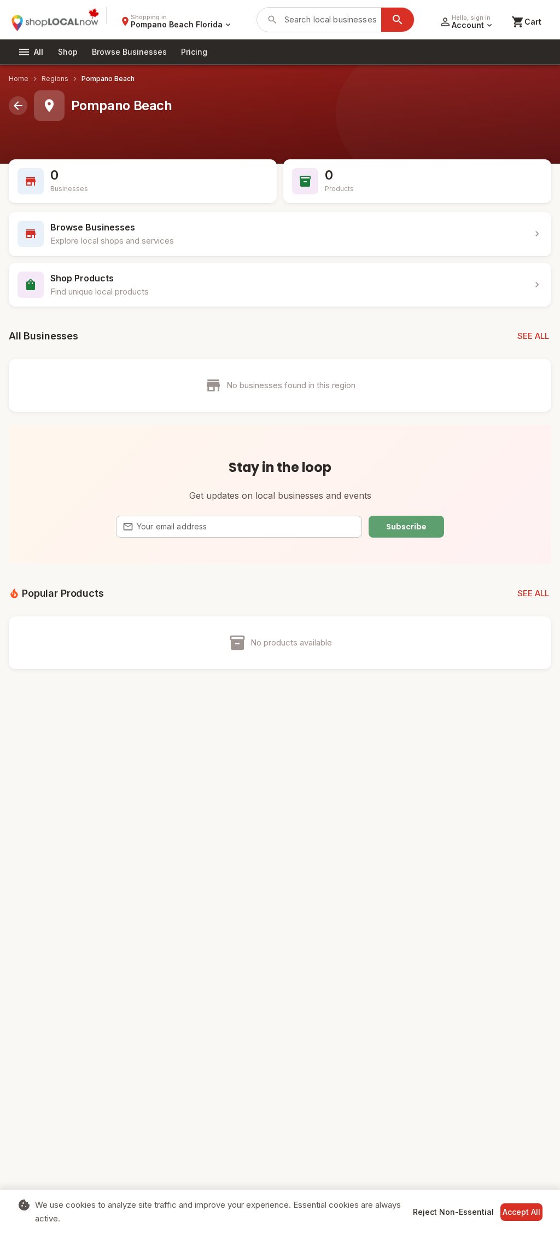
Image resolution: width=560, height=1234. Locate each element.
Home (18, 78)
